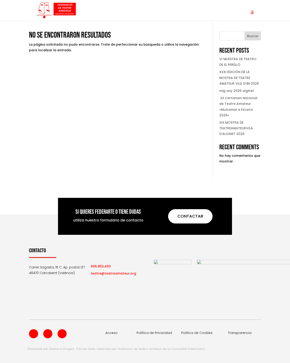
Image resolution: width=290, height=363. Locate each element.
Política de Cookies (197, 333)
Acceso (111, 333)
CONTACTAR (190, 216)
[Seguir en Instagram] (62, 333)
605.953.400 (101, 266)
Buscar (253, 36)
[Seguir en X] (47, 333)
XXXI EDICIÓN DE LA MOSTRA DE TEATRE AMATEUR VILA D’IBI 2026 (239, 78)
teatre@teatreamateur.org (113, 273)
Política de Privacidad (154, 333)
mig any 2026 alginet (236, 90)
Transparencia (239, 333)
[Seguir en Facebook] (33, 333)
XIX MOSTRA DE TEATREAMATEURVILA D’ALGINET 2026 (236, 128)
